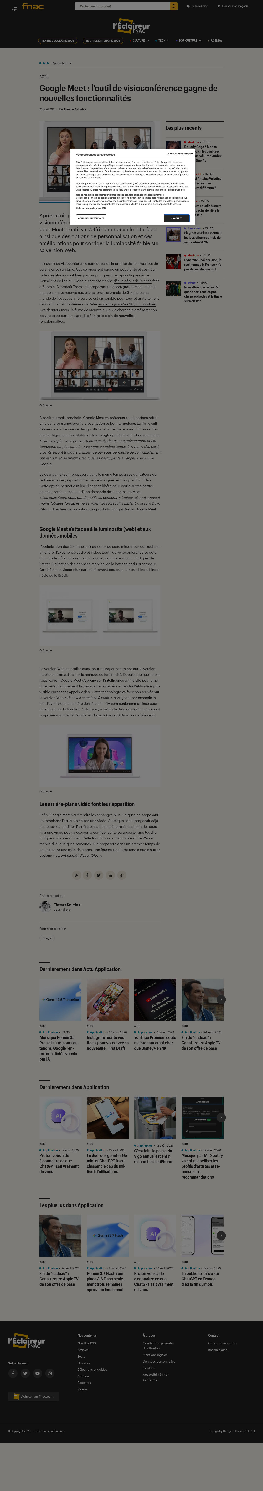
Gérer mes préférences (91, 218)
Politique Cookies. (175, 189)
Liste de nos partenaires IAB (91, 208)
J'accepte (176, 218)
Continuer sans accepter (180, 153)
